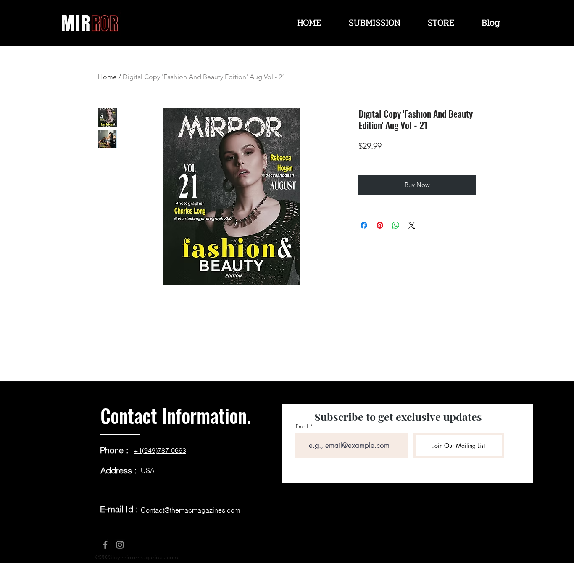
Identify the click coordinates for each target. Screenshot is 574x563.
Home (107, 77)
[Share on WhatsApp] (396, 225)
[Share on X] (412, 225)
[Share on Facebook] (364, 225)
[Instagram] (120, 544)
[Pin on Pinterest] (380, 225)
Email (302, 426)
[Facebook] (105, 544)
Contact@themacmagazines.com (190, 510)
